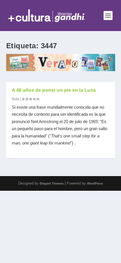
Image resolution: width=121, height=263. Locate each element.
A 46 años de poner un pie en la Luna (54, 90)
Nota (15, 99)
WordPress (95, 183)
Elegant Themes (52, 183)
